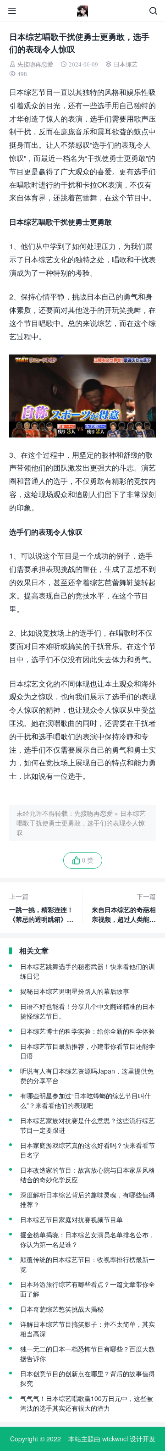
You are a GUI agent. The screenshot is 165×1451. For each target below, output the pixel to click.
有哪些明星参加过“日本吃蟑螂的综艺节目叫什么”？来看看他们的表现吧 (85, 1100)
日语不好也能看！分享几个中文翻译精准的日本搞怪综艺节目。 (87, 1011)
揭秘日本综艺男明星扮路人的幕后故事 (74, 991)
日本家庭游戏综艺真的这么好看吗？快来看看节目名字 (87, 1150)
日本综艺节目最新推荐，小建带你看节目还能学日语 (87, 1050)
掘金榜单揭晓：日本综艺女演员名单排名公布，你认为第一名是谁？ (87, 1239)
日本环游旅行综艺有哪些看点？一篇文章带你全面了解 (87, 1288)
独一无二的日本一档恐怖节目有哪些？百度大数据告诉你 (87, 1353)
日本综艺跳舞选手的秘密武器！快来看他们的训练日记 (87, 971)
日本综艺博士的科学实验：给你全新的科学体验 (87, 1031)
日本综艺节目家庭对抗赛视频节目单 (71, 1219)
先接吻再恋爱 (35, 64)
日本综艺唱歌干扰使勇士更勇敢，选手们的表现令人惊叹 (81, 823)
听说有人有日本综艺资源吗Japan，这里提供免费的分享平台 (87, 1075)
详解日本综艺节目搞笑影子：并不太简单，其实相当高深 (87, 1328)
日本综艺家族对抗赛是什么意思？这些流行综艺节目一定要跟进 (87, 1125)
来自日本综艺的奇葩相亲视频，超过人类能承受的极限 (124, 908)
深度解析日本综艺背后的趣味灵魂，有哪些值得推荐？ (87, 1199)
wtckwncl (115, 1438)
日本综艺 (126, 64)
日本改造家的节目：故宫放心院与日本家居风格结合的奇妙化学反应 (87, 1174)
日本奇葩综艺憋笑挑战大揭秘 (62, 1308)
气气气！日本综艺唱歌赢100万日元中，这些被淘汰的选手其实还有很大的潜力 (86, 1403)
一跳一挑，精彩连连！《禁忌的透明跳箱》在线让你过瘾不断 (41, 908)
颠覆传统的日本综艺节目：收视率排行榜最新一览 (87, 1264)
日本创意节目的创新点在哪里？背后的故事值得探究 (87, 1378)
